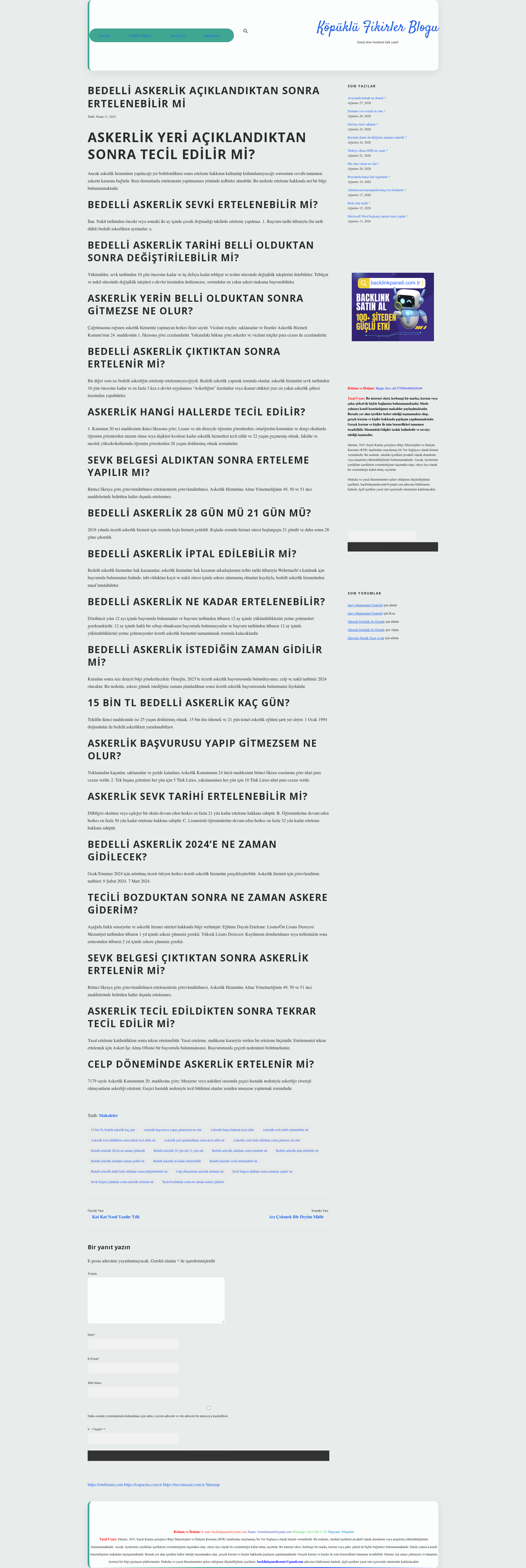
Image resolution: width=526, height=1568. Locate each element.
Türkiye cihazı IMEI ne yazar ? (367, 150)
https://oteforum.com (105, 1484)
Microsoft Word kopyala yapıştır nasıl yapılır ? (378, 216)
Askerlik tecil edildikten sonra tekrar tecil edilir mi (123, 1140)
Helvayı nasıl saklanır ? (363, 124)
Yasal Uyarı (177, 35)
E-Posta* (93, 1358)
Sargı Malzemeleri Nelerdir (365, 605)
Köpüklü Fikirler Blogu (378, 28)
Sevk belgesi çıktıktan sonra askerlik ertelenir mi (122, 1181)
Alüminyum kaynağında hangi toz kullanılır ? (377, 190)
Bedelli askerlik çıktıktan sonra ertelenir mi (239, 1150)
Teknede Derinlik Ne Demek (366, 621)
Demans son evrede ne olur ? (366, 111)
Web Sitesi (94, 1382)
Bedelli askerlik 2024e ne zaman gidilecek (118, 1150)
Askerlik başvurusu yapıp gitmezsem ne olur (173, 1129)
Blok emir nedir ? (359, 203)
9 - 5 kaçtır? (96, 1429)
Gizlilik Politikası (140, 35)
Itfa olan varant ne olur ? (363, 163)
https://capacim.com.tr (143, 1484)
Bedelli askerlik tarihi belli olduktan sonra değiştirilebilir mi (129, 1171)
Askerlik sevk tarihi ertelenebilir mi (285, 1129)
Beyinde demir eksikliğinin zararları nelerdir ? (377, 137)
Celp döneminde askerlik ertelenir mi (200, 1171)
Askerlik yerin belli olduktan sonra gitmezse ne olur (266, 1140)
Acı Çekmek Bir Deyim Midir (296, 1216)
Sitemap (213, 1484)
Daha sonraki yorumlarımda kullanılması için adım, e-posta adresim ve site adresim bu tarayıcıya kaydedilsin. (158, 1416)
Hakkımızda (212, 35)
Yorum (92, 1273)
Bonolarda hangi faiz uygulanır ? (369, 176)
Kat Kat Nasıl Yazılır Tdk (116, 1216)
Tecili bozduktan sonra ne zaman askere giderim (193, 1181)
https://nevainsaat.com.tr (184, 1484)
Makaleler (108, 1115)
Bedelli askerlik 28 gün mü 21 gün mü (178, 1150)
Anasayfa (104, 35)
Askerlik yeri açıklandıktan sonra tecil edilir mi (194, 1140)
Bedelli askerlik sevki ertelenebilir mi (233, 1161)
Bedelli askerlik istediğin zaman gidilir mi (117, 1161)
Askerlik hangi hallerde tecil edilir (232, 1129)
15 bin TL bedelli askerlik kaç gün (113, 1129)
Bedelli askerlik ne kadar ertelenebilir (177, 1161)
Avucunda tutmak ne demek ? (367, 98)
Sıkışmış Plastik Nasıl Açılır (366, 638)
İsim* (91, 1334)
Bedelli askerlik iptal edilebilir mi (297, 1150)
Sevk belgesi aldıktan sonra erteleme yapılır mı (262, 1171)
